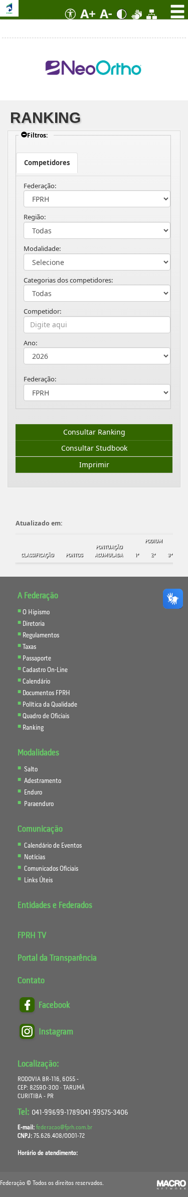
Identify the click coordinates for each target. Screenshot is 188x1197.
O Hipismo (36, 612)
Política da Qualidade (50, 705)
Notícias (34, 857)
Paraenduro (39, 804)
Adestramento (42, 781)
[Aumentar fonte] (88, 22)
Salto (31, 769)
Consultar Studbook (94, 448)
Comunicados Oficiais (50, 869)
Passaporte (37, 658)
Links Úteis (38, 880)
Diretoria (34, 624)
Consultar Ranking (94, 432)
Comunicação (40, 829)
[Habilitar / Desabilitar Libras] (137, 22)
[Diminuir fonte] (106, 22)
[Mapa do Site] (151, 22)
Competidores (47, 162)
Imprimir (94, 464)
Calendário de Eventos (52, 846)
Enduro (33, 792)
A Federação (38, 596)
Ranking (33, 728)
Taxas (29, 647)
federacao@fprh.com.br (64, 1127)
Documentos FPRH (46, 693)
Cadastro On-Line (45, 670)
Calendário (36, 682)
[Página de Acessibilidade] (68, 22)
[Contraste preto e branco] (122, 22)
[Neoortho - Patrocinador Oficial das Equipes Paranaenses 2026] (94, 68)
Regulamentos (41, 635)
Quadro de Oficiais (46, 716)
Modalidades (38, 753)
